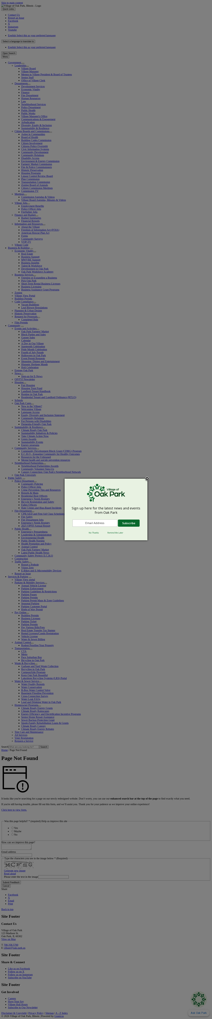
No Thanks (94, 532)
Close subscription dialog (147, 479)
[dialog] (106, 509)
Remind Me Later (115, 532)
